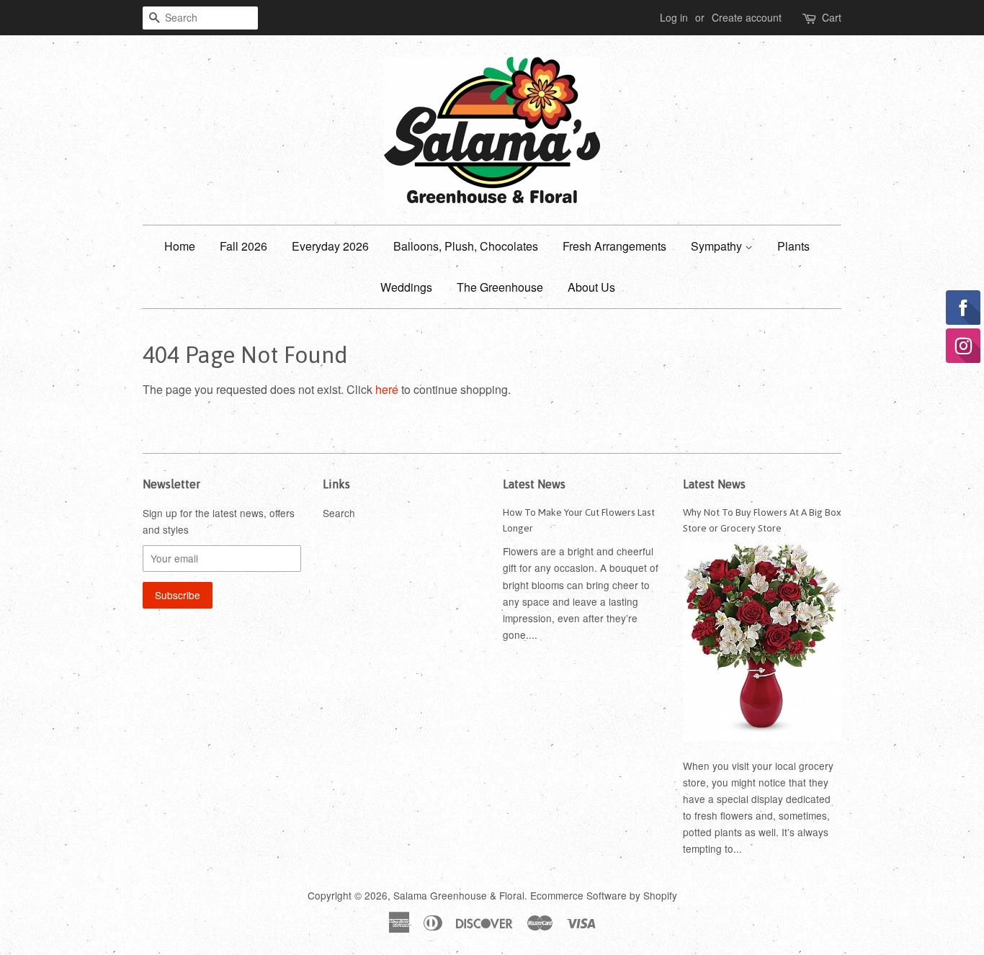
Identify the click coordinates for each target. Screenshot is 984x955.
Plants (793, 246)
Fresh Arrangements (614, 246)
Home (179, 246)
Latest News (534, 484)
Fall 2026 (243, 246)
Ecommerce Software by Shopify (603, 895)
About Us (591, 287)
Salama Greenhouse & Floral (458, 895)
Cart (831, 17)
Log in (674, 17)
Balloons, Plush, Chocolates (465, 246)
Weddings (406, 287)
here (386, 389)
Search (339, 513)
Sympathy (718, 246)
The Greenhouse (500, 287)
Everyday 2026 (330, 246)
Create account (747, 17)
